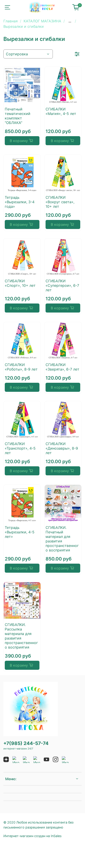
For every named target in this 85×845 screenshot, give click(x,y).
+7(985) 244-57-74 (26, 743)
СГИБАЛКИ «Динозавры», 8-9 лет (62, 448)
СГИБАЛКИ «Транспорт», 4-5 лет (20, 448)
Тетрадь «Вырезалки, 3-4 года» (19, 202)
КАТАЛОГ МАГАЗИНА (42, 21)
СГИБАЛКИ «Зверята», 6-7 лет (62, 366)
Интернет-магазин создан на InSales (32, 836)
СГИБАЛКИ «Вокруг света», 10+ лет (60, 202)
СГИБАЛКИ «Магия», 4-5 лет (61, 111)
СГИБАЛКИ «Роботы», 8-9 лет (21, 366)
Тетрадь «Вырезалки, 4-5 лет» (19, 532)
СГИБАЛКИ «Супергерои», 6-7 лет (62, 285)
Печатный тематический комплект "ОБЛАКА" (17, 116)
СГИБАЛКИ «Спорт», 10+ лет (20, 283)
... (69, 21)
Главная (10, 21)
